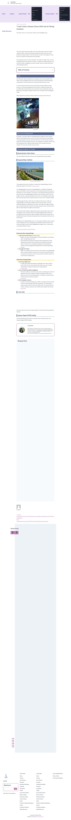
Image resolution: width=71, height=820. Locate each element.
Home (3, 14)
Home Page (24, 268)
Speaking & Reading (35, 10)
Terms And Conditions (58, 778)
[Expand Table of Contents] (52, 70)
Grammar (22, 782)
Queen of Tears (35, 186)
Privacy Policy (56, 776)
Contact (12, 14)
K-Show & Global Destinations (27, 803)
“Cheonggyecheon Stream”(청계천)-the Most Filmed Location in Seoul (32, 520)
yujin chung (38, 181)
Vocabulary (22, 788)
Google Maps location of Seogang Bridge (26, 229)
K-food (61, 17)
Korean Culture (23, 794)
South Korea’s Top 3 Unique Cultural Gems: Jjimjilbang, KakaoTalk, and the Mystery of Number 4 (35, 516)
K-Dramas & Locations (21, 24)
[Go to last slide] (13, 532)
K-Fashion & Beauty (62, 19)
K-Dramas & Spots (24, 796)
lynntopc (19, 509)
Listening (33, 12)
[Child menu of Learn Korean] (29, 13)
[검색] (15, 789)
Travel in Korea (62, 10)
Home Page (23, 278)
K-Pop (60, 12)
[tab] (13, 738)
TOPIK (33, 17)
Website (23, 247)
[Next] (17, 532)
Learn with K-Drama (35, 19)
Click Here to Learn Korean (9, 793)
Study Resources (6, 31)
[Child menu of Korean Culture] (57, 13)
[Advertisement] (49, 2)
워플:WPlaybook (40, 816)
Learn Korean (23, 780)
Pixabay (34, 181)
